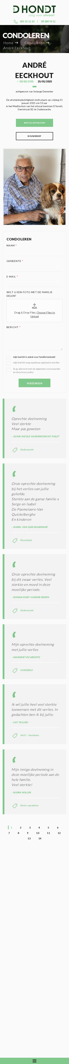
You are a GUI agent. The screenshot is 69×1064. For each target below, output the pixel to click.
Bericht (14, 327)
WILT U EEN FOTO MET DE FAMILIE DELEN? (30, 294)
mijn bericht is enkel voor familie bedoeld (34, 357)
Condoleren (35, 43)
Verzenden (34, 383)
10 (37, 832)
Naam (12, 245)
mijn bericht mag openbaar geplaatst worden (36, 362)
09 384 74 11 (48, 21)
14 (39, 838)
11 (48, 832)
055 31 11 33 (27, 21)
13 (29, 838)
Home (8, 43)
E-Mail (12, 276)
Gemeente (15, 260)
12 (59, 832)
